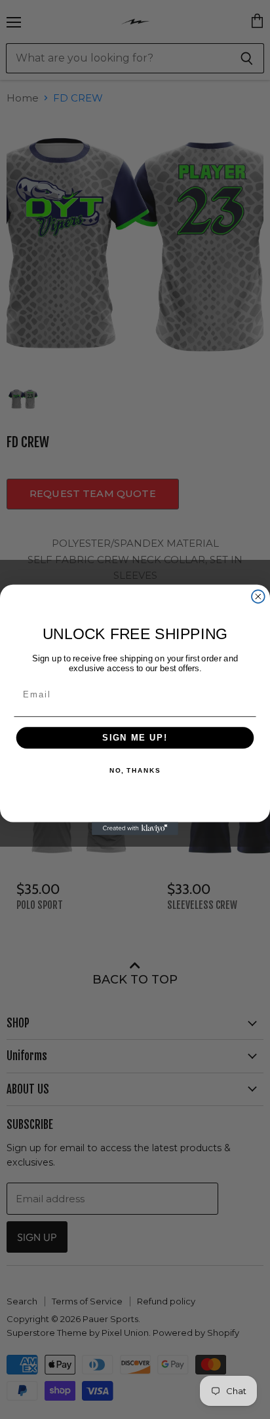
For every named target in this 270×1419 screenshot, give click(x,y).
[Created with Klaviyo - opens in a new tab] (135, 828)
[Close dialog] (258, 596)
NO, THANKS (135, 770)
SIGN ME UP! (135, 737)
